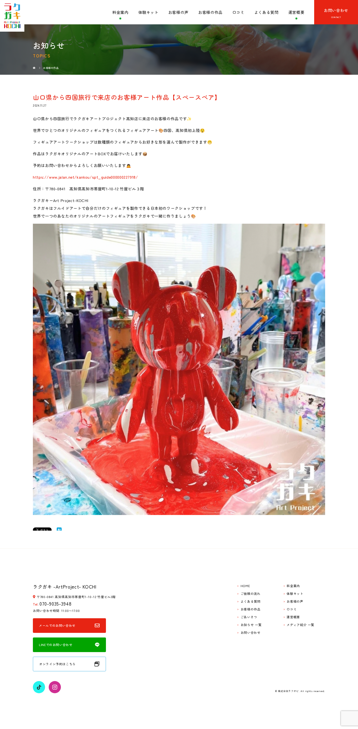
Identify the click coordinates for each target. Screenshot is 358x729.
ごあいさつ (249, 617)
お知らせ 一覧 (251, 625)
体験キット (148, 12)
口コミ (238, 12)
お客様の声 (178, 12)
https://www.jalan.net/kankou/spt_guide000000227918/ (85, 177)
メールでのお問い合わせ (57, 625)
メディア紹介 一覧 (300, 625)
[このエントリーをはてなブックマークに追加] (59, 529)
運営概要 (296, 12)
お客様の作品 (210, 12)
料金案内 (120, 12)
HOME (245, 586)
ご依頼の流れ (251, 593)
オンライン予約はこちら (57, 664)
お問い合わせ (336, 10)
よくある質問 (266, 12)
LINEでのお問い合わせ (56, 644)
